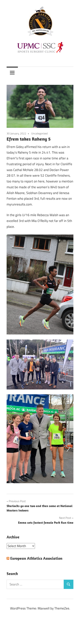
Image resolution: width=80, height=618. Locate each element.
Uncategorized (39, 133)
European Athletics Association (36, 558)
